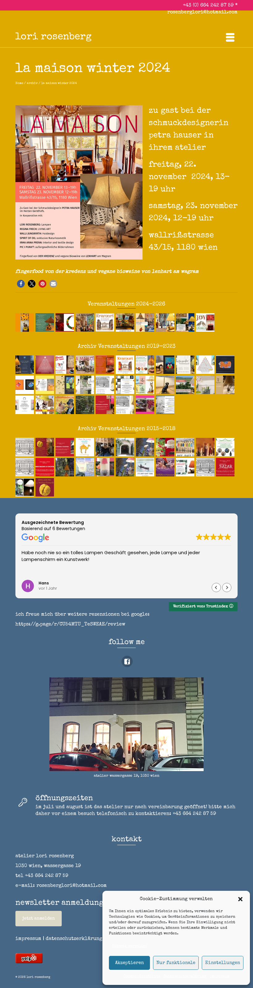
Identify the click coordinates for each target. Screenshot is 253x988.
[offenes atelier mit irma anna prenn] (146, 405)
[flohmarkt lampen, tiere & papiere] (106, 447)
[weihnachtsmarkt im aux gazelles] (166, 405)
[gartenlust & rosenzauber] (106, 467)
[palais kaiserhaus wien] (25, 467)
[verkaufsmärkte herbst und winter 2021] (166, 385)
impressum (219, 976)
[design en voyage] (45, 405)
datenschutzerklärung (74, 938)
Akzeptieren (129, 963)
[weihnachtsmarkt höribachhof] (206, 447)
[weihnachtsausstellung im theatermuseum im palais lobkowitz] (45, 364)
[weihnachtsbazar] (226, 467)
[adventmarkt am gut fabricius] (25, 364)
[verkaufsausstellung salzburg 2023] (146, 364)
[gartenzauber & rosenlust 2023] (186, 364)
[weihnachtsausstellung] (126, 385)
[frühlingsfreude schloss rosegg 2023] (166, 364)
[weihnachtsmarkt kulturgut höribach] (166, 467)
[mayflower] (126, 447)
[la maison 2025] (166, 322)
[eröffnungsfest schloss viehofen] (186, 385)
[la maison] (86, 364)
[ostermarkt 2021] (206, 385)
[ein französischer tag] (66, 405)
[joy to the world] (206, 322)
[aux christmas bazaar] (226, 385)
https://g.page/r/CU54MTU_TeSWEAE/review (70, 624)
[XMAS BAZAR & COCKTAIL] (66, 447)
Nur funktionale (175, 963)
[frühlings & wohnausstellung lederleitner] (186, 322)
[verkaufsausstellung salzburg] (226, 447)
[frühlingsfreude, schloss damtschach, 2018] (146, 447)
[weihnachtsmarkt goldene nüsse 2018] (45, 447)
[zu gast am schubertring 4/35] (106, 364)
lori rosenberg (53, 37)
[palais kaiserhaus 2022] (206, 364)
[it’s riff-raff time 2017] (186, 447)
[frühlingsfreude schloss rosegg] (66, 385)
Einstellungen (222, 963)
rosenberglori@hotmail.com (202, 12)
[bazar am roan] (66, 364)
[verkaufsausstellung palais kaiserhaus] (206, 467)
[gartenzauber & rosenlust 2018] (166, 447)
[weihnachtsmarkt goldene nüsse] (45, 487)
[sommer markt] (45, 385)
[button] (240, 899)
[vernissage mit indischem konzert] (25, 322)
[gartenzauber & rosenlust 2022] (86, 385)
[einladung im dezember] (66, 322)
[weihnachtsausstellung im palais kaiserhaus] (25, 447)
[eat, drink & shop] (186, 467)
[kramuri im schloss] (126, 364)
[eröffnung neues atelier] (86, 447)
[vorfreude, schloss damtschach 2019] (86, 405)
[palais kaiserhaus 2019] (126, 405)
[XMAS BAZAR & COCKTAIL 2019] (106, 405)
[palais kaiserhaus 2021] (106, 385)
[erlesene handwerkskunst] (25, 405)
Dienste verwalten (129, 946)
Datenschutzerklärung (185, 976)
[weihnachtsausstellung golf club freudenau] (45, 322)
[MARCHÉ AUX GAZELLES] (146, 385)
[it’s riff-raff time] (146, 467)
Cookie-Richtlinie (141, 976)
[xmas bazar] (45, 467)
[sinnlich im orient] (146, 322)
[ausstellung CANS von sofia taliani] (25, 385)
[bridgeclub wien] (86, 467)
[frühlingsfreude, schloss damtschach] (126, 467)
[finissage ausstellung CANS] (226, 364)
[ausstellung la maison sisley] (126, 322)
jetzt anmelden (38, 918)
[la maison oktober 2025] (86, 322)
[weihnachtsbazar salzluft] (25, 487)
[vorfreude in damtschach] (66, 467)
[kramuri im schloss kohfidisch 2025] (106, 322)
